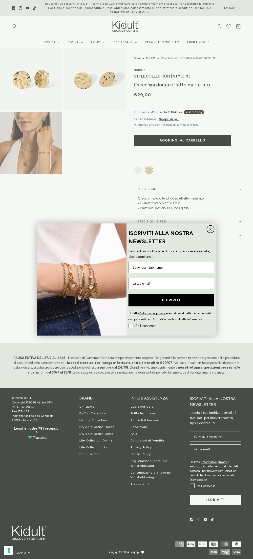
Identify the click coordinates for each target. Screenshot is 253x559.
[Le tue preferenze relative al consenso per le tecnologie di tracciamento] (8, 550)
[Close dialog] (210, 229)
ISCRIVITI (171, 300)
